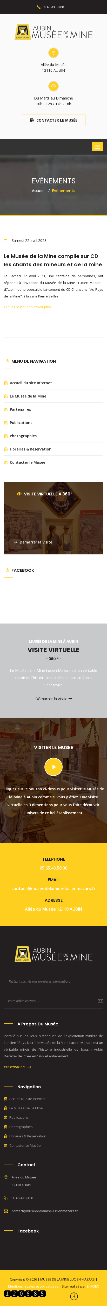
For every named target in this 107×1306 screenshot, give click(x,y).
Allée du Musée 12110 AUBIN (53, 909)
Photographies (23, 435)
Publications (20, 422)
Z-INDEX (92, 1286)
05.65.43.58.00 (53, 7)
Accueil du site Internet (30, 382)
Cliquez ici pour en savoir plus (27, 306)
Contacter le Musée (56, 120)
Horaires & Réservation (30, 449)
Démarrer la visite (35, 542)
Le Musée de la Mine (27, 396)
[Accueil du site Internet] (53, 31)
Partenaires (20, 409)
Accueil (38, 190)
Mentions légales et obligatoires (33, 1286)
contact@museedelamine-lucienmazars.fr (53, 888)
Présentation (16, 1066)
